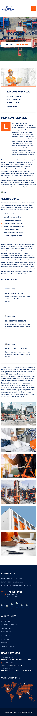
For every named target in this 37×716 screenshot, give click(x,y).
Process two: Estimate (15, 321)
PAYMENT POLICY (6, 632)
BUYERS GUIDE (5, 639)
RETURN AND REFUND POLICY (9, 624)
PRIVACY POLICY (5, 635)
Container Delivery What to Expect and (17, 670)
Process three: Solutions (17, 349)
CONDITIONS (4, 643)
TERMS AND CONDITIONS (8, 646)
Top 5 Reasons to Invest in (11, 665)
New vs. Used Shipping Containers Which (17, 660)
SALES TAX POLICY (6, 628)
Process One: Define (14, 293)
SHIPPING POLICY (6, 621)
